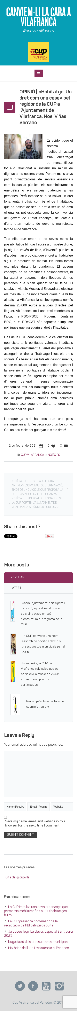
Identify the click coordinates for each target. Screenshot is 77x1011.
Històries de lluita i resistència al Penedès (38, 948)
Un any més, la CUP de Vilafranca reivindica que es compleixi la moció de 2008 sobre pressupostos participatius (40, 674)
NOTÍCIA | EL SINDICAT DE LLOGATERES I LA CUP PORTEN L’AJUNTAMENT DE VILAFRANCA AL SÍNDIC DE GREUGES (36, 503)
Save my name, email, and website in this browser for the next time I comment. (35, 823)
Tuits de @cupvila (17, 877)
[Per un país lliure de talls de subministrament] (15, 704)
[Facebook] (33, 986)
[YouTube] (46, 986)
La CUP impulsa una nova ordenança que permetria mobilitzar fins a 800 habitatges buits (36, 911)
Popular (17, 577)
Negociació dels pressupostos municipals (38, 942)
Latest (15, 588)
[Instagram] (59, 986)
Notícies (54, 455)
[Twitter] (20, 986)
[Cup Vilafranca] (38, 52)
